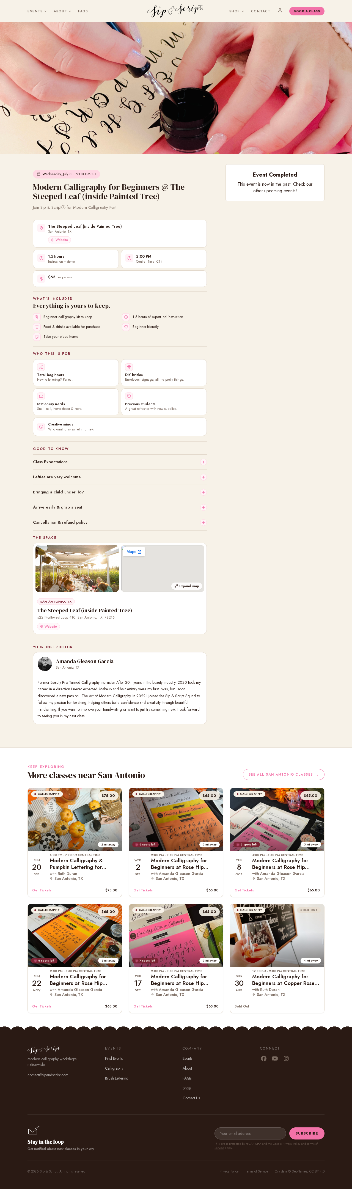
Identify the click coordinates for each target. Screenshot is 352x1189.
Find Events (114, 1058)
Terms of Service (256, 1171)
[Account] (280, 10)
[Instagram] (286, 1059)
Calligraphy (114, 1068)
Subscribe (307, 1133)
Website (62, 239)
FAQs (83, 11)
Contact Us (191, 1098)
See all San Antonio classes (284, 774)
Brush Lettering (116, 1078)
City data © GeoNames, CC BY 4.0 (299, 1171)
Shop (234, 11)
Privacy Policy (291, 1143)
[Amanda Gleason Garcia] (45, 664)
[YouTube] (274, 1059)
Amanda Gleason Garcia (85, 661)
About (60, 11)
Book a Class (307, 11)
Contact (261, 11)
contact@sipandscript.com (48, 1075)
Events (35, 11)
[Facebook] (263, 1059)
